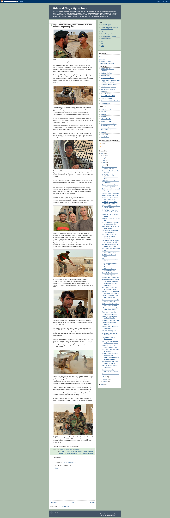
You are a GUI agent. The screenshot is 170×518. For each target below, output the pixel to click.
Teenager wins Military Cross (110, 277)
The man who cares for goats (110, 374)
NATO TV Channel (106, 93)
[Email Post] (91, 449)
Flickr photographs (106, 38)
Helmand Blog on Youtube (108, 34)
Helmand (61, 453)
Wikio (100, 56)
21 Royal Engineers (67, 451)
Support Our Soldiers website (109, 84)
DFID (102, 46)
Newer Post (53, 502)
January (105, 381)
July (104, 158)
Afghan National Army (79, 451)
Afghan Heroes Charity (107, 78)
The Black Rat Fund (106, 73)
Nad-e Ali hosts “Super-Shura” (110, 193)
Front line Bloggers (106, 24)
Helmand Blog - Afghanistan (70, 8)
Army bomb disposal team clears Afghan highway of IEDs (110, 264)
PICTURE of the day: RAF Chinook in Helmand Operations (109, 236)
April (104, 165)
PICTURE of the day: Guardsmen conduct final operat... (110, 176)
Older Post (92, 502)
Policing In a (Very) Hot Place (110, 320)
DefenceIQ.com (105, 103)
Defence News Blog (106, 119)
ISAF (102, 31)
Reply (56, 468)
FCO (102, 43)
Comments (104, 147)
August (105, 155)
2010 (102, 153)
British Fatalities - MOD (107, 98)
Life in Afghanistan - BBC (108, 96)
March (105, 377)
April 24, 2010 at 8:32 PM (70, 462)
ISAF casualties (105, 75)
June (104, 160)
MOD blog (103, 116)
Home (72, 502)
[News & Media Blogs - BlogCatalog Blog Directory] (109, 63)
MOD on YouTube (106, 121)
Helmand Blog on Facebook (108, 36)
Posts (103, 143)
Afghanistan (89, 451)
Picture (91, 453)
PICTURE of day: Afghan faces (111, 248)
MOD (102, 41)
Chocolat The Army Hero (109, 330)
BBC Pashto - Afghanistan (108, 87)
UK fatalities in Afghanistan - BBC (110, 101)
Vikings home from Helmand (110, 195)
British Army (104, 134)
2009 (102, 384)
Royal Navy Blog (105, 114)
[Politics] (102, 59)
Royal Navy (104, 132)
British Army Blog (106, 109)
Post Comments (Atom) (64, 506)
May (104, 162)
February (105, 379)
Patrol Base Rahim (83, 453)
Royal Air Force (105, 137)
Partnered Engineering (71, 453)
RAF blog (103, 111)
